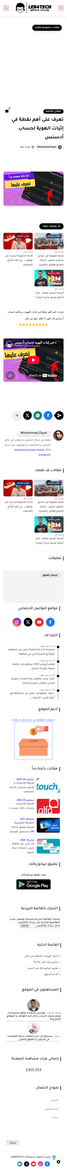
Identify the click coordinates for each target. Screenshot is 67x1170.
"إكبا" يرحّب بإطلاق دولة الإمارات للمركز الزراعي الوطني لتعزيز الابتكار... (33, 681)
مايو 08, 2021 (27, 819)
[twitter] (28, 622)
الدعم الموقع (51, 974)
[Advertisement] (33, 73)
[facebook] (50, 622)
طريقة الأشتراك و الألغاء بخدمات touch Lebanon (21, 787)
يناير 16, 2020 (27, 840)
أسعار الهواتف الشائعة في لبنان (41, 956)
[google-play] (19, 1164)
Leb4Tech (16, 1157)
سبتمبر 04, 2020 (25, 779)
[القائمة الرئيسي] (61, 8)
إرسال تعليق (50, 575)
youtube (31, 450)
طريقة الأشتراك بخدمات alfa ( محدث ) (21, 806)
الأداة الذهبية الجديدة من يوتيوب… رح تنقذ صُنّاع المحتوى (19, 260)
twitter (40, 450)
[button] (48, 415)
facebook (19, 450)
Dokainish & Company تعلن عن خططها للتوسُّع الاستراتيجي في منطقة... (31, 652)
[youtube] (39, 622)
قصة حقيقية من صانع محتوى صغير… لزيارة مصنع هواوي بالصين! (51, 260)
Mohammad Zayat (46, 147)
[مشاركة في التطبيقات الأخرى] (17, 415)
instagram (44, 455)
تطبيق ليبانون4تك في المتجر (42, 968)
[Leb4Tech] (33, 8)
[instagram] (17, 622)
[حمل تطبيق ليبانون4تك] (33, 891)
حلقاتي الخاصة (53, 111)
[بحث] (6, 8)
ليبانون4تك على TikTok (45, 962)
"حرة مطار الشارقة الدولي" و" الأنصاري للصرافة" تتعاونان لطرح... (17, 27)
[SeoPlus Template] (54, 1157)
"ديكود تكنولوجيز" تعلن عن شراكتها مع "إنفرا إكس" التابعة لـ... (32, 695)
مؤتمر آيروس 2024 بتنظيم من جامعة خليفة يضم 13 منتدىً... (33, 666)
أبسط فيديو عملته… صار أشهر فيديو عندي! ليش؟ (49, 295)
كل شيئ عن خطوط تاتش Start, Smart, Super (23, 848)
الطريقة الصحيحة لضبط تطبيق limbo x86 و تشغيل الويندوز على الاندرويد (22, 828)
